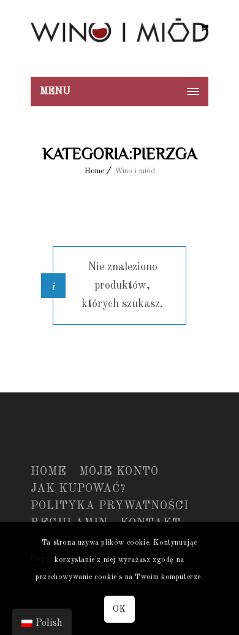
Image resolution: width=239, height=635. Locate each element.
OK (119, 609)
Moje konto (119, 471)
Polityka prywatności (110, 506)
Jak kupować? (78, 488)
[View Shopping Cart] (204, 28)
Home (95, 171)
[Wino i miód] (119, 38)
